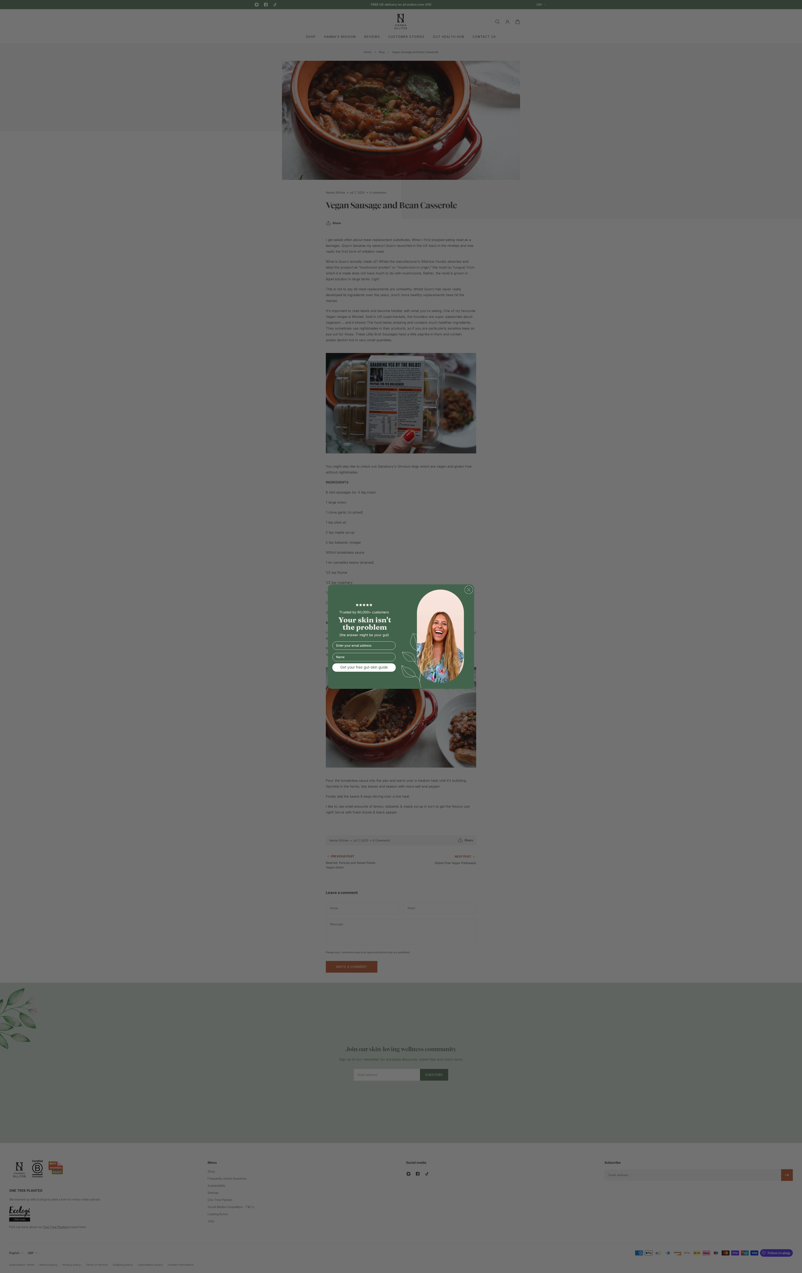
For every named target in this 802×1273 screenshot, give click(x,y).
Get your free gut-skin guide (364, 667)
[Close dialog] (468, 589)
